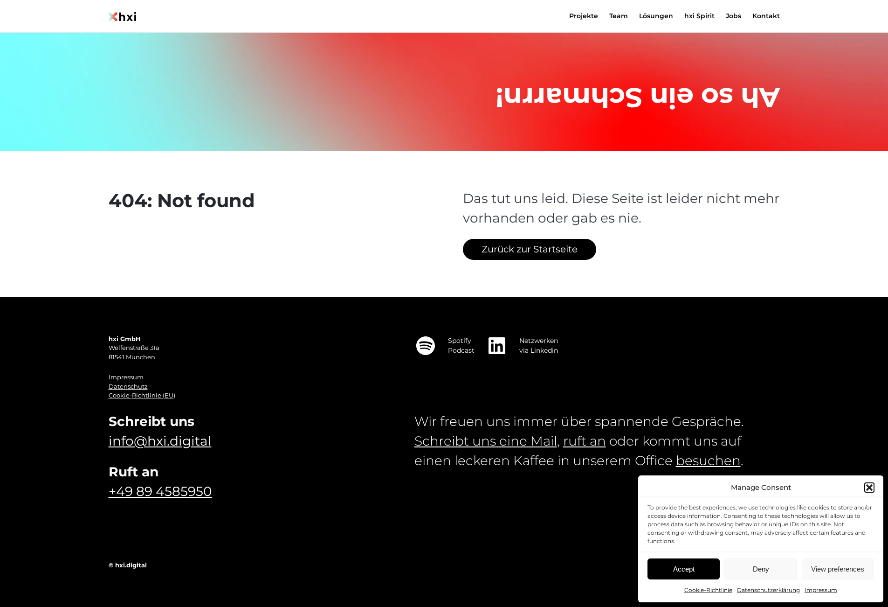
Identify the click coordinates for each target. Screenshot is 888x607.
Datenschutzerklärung (768, 589)
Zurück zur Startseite (530, 249)
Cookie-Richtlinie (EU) (142, 395)
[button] (869, 487)
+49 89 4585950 (160, 491)
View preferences (837, 569)
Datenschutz (128, 386)
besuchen (708, 460)
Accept (684, 569)
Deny (761, 569)
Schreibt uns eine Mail (485, 441)
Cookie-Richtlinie (708, 589)
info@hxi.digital (160, 441)
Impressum (821, 589)
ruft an (584, 441)
